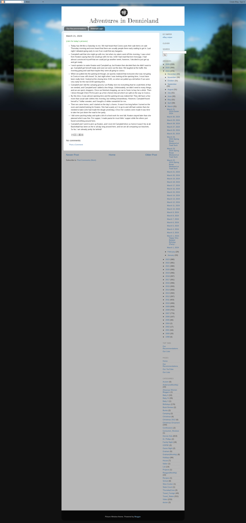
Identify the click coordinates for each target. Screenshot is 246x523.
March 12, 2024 (173, 202)
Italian (165, 464)
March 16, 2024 (173, 189)
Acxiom (166, 382)
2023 (168, 259)
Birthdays (166, 404)
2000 (168, 334)
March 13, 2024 (173, 199)
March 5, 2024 (173, 226)
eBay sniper (167, 37)
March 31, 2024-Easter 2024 (173, 111)
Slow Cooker (168, 484)
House (165, 461)
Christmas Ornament (171, 423)
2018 (168, 276)
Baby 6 (165, 395)
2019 (168, 273)
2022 (168, 263)
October (171, 81)
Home (112, 154)
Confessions (168, 428)
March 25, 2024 (173, 134)
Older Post (151, 154)
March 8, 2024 (173, 216)
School (165, 481)
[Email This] (72, 134)
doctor (165, 502)
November (172, 77)
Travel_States (168, 496)
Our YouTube (168, 369)
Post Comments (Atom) (86, 160)
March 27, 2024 (173, 127)
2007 (168, 313)
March (170, 106)
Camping (166, 413)
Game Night (167, 448)
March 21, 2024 (173, 172)
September (172, 84)
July (169, 93)
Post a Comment (76, 145)
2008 (168, 310)
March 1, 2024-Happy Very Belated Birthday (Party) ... (173, 240)
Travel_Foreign (169, 493)
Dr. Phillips (167, 439)
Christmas (167, 417)
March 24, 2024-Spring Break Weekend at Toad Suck (173, 141)
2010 (168, 303)
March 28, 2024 (173, 124)
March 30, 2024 (173, 117)
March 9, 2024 (173, 212)
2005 (168, 320)
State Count (167, 487)
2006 (168, 317)
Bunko (165, 410)
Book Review (168, 407)
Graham (166, 451)
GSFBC (166, 445)
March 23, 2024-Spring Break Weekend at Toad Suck (173, 153)
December (172, 74)
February (172, 252)
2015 (168, 286)
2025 (168, 68)
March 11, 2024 (173, 206)
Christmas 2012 (169, 420)
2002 (168, 327)
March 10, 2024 (173, 209)
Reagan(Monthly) (170, 473)
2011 (168, 300)
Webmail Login (97, 29)
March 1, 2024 (173, 248)
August (171, 89)
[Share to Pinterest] (82, 134)
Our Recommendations (76, 29)
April (170, 103)
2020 (168, 270)
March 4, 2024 (173, 229)
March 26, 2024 (173, 130)
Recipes (166, 478)
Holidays (166, 458)
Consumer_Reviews (171, 431)
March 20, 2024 (173, 175)
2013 (168, 293)
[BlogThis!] (75, 134)
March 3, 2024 (173, 233)
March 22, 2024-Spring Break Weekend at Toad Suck (173, 164)
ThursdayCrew (169, 490)
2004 (168, 323)
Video (165, 499)
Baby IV (166, 398)
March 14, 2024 (173, 195)
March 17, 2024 (173, 185)
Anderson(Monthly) (170, 385)
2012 (168, 296)
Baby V (165, 401)
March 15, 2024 (173, 192)
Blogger (137, 517)
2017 (168, 280)
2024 (168, 71)
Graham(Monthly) (170, 454)
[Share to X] (77, 134)
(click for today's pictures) (77, 41)
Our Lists (166, 351)
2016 (168, 283)
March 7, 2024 (173, 219)
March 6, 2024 (173, 222)
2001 (168, 330)
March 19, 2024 (173, 179)
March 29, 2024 (173, 120)
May (170, 100)
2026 (168, 64)
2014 (168, 290)
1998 (168, 337)
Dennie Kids (167, 436)
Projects (166, 470)
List (164, 467)
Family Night (168, 442)
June (170, 96)
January (171, 255)
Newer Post (72, 154)
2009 (168, 307)
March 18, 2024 (173, 182)
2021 (168, 266)
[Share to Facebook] (80, 134)
